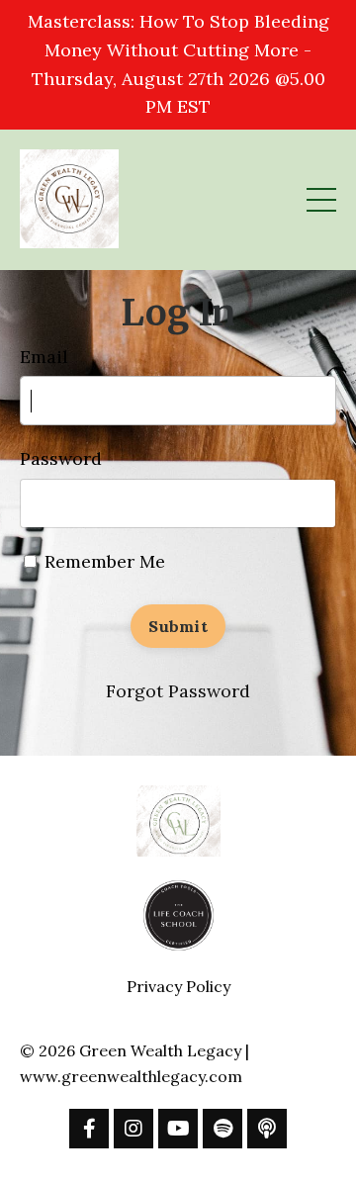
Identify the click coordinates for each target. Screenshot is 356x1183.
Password (61, 458)
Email (44, 356)
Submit (178, 626)
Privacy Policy (178, 986)
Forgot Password (178, 691)
